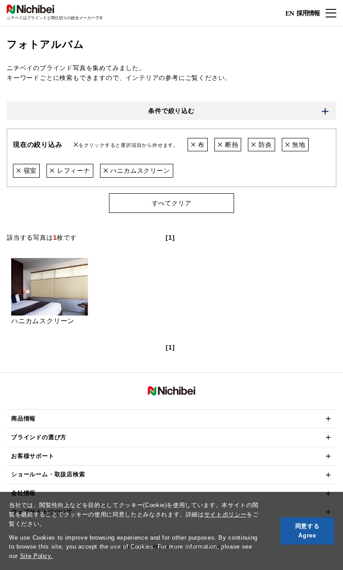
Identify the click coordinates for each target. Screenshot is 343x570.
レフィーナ (72, 170)
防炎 (264, 144)
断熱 (230, 144)
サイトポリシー (225, 514)
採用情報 (308, 12)
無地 (297, 144)
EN (289, 13)
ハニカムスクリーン (139, 170)
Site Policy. (36, 556)
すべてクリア (172, 203)
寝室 (29, 170)
